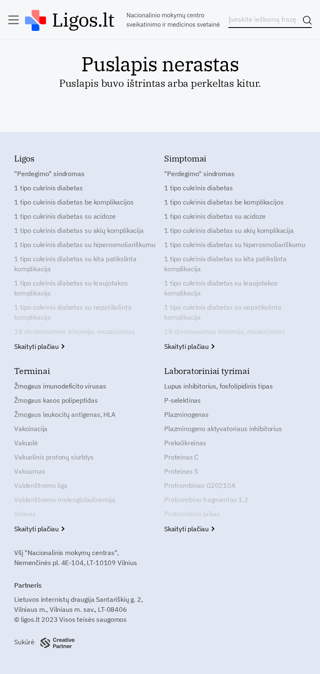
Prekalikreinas (185, 443)
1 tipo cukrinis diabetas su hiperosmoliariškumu (84, 244)
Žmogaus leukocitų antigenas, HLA (64, 414)
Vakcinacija (31, 428)
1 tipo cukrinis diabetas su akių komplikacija (79, 230)
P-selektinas (182, 400)
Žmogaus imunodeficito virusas (60, 386)
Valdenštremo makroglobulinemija (64, 499)
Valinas (25, 514)
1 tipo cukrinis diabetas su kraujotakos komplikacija (71, 288)
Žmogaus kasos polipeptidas (56, 400)
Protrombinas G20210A (199, 485)
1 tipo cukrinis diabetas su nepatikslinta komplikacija (72, 312)
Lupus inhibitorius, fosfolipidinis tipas (218, 386)
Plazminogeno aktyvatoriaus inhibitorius (223, 428)
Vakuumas (29, 471)
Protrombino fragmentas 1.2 (206, 499)
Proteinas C (181, 457)
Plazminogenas (186, 414)
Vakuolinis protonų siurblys (54, 457)
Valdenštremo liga (41, 485)
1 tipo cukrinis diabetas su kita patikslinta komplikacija (75, 264)
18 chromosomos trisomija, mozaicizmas (74, 331)
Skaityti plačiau (37, 346)
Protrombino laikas (192, 514)
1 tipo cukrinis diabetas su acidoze (64, 216)
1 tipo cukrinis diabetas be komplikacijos (73, 202)
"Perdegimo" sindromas (49, 173)
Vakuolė (26, 443)
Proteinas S (181, 471)
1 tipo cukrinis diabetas (48, 188)
